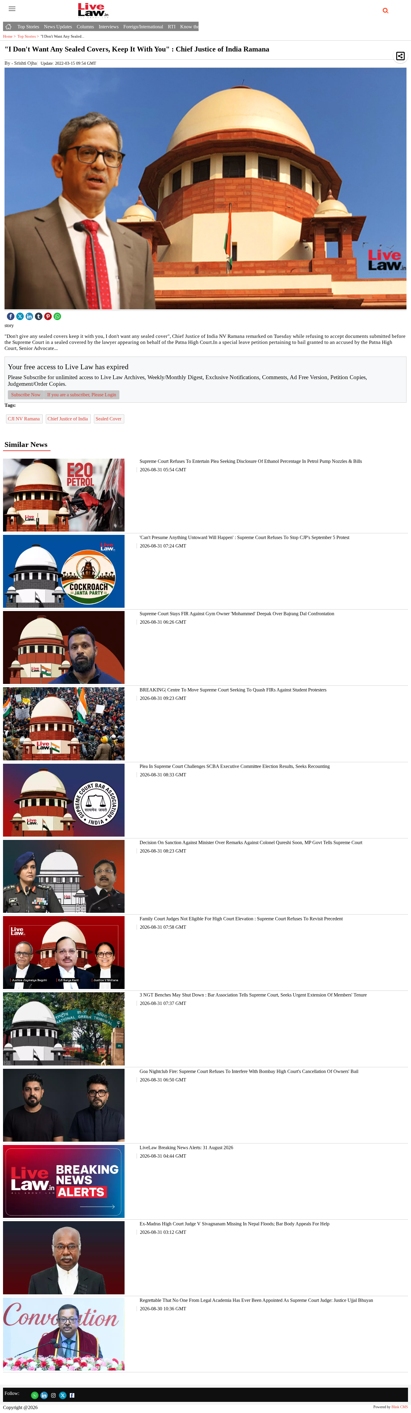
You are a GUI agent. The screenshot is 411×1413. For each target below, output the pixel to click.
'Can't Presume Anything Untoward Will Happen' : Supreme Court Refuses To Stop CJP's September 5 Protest (244, 537)
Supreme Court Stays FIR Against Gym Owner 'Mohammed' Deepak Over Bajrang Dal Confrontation (237, 613)
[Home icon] (9, 25)
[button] (400, 55)
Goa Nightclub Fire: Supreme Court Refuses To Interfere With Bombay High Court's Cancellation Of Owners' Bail (249, 1071)
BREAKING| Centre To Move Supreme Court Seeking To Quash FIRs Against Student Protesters (233, 689)
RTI (171, 26)
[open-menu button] (12, 9)
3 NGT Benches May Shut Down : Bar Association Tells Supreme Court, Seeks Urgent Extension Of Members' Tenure (253, 994)
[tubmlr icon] (39, 315)
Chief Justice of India (68, 418)
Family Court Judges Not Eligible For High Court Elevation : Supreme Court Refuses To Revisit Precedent (241, 918)
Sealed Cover (109, 418)
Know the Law (194, 26)
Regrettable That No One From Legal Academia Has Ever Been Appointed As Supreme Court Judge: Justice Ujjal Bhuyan (256, 1300)
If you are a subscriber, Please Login (81, 394)
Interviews (109, 26)
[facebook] (11, 315)
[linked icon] (30, 315)
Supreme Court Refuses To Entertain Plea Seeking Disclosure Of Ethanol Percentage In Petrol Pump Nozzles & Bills (251, 461)
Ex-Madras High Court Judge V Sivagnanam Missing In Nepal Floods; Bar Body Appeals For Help (234, 1223)
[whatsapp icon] (58, 315)
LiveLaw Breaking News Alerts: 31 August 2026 (186, 1147)
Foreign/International (143, 26)
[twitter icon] (21, 315)
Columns (85, 26)
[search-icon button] (385, 10)
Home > (10, 36)
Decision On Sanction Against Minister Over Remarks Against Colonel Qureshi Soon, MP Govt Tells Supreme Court (251, 842)
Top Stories (28, 26)
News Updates (58, 26)
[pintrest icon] (49, 315)
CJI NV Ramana (24, 418)
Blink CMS (399, 1407)
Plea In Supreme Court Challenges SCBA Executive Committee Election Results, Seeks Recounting (235, 766)
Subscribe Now (26, 394)
